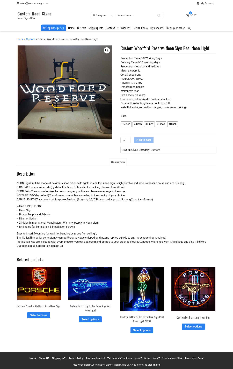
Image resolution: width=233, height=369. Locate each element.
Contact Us (112, 28)
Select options (38, 315)
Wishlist (125, 28)
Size (123, 115)
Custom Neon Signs (35, 13)
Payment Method (95, 358)
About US (44, 358)
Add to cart (143, 139)
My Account (207, 3)
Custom (81, 28)
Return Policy (140, 28)
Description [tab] (118, 162)
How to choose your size (167, 358)
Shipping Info (96, 28)
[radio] (126, 124)
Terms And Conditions (119, 358)
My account (156, 28)
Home (71, 28)
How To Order (142, 358)
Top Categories (55, 28)
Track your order (175, 28)
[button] (107, 50)
